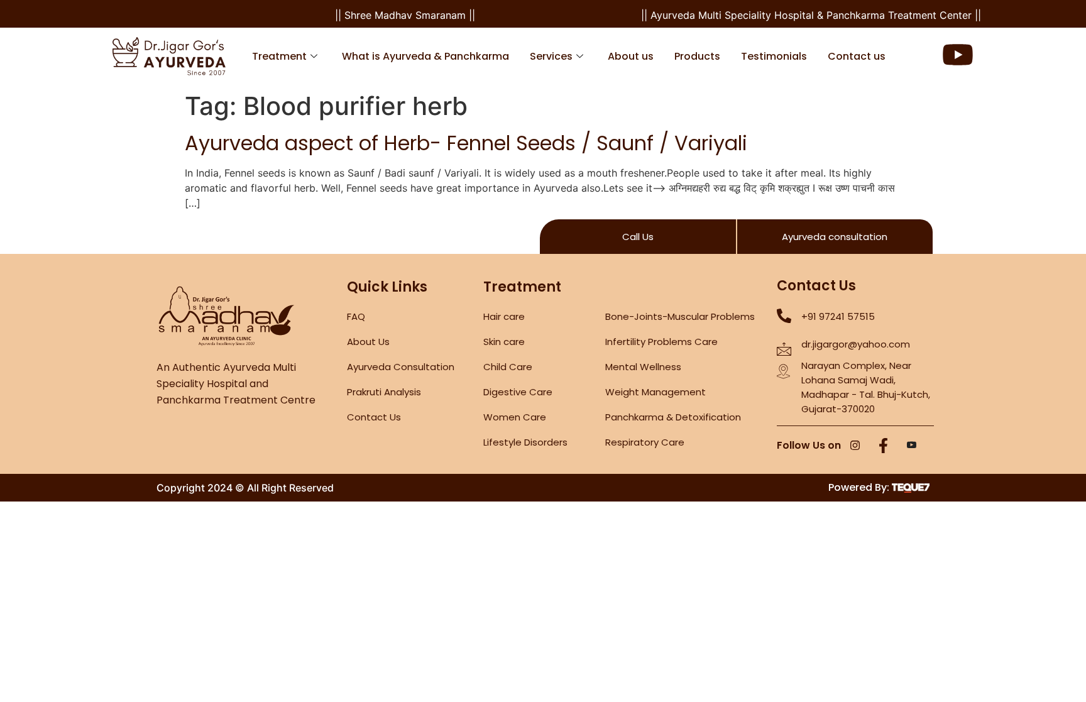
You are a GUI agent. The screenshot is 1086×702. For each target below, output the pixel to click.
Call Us (638, 236)
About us (631, 56)
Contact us (857, 56)
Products (697, 56)
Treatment (279, 56)
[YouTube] (911, 446)
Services (551, 56)
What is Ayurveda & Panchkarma (425, 56)
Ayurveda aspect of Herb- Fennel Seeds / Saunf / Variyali (466, 143)
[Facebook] (883, 446)
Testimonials (774, 56)
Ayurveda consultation (834, 236)
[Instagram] (855, 446)
